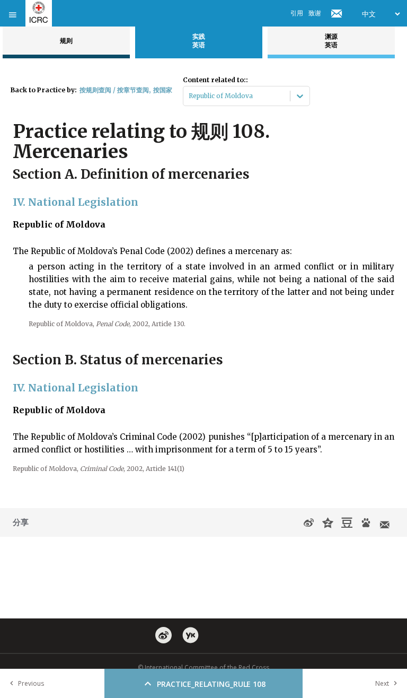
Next (382, 683)
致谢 (314, 13)
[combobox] (189, 96)
